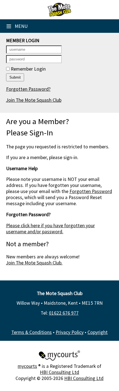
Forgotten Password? (28, 89)
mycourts (27, 366)
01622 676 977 (64, 313)
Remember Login (28, 69)
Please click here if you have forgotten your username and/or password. (50, 229)
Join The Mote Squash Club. (34, 263)
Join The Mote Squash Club (33, 100)
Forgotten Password (90, 191)
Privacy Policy (70, 332)
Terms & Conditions (31, 332)
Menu (17, 26)
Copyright (97, 332)
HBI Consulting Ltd (59, 372)
